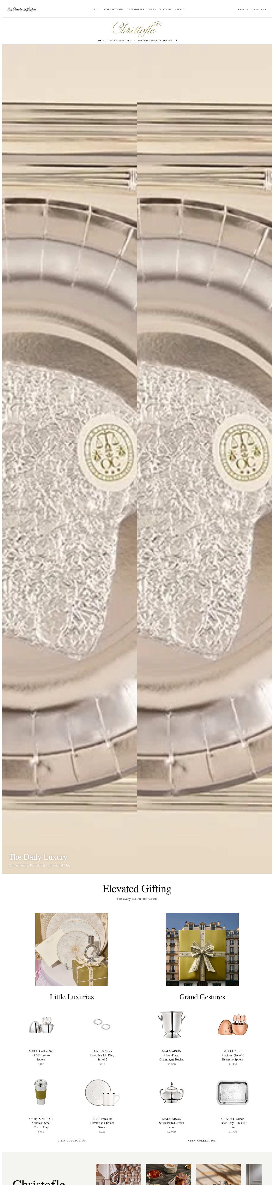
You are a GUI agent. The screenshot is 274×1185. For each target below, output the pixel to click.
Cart (264, 10)
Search (243, 10)
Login (255, 10)
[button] (113, 9)
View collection (72, 1140)
